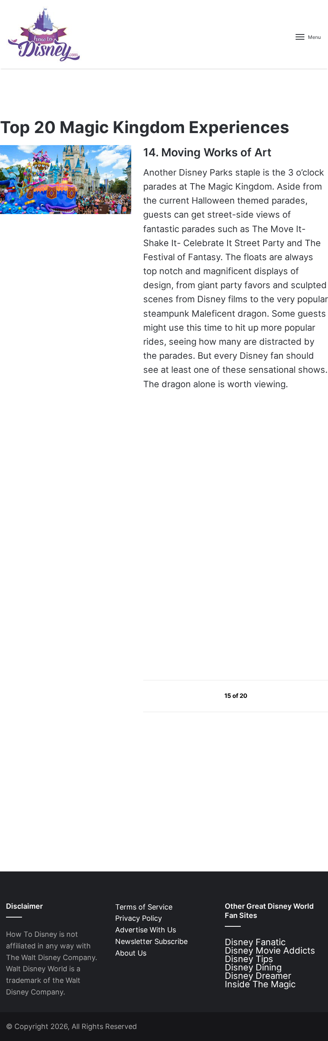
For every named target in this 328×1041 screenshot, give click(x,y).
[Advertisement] (203, 597)
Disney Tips (249, 959)
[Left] (206, 695)
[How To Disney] (44, 34)
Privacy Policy (138, 918)
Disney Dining (253, 967)
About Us (130, 953)
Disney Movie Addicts (270, 950)
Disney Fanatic (255, 942)
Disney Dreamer (258, 975)
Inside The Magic (260, 984)
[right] (266, 695)
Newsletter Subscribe (151, 941)
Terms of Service (143, 907)
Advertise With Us (145, 930)
